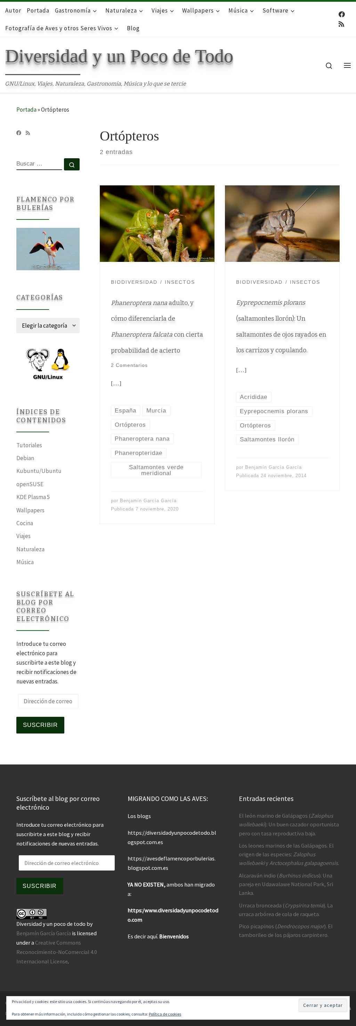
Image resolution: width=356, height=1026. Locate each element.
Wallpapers (30, 510)
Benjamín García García (148, 500)
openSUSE (29, 484)
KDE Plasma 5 (33, 497)
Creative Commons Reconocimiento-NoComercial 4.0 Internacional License (56, 952)
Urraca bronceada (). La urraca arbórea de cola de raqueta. (286, 909)
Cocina (24, 523)
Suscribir (40, 724)
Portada (26, 109)
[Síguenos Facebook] (342, 14)
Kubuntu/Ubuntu (39, 471)
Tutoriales (29, 445)
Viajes (23, 536)
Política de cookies (165, 1014)
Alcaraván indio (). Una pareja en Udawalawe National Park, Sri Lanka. (286, 884)
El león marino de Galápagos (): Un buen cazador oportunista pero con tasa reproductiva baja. (289, 824)
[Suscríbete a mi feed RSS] (341, 24)
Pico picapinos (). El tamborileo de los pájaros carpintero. (286, 930)
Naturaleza (30, 549)
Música (25, 562)
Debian (25, 458)
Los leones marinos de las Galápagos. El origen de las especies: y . (289, 854)
